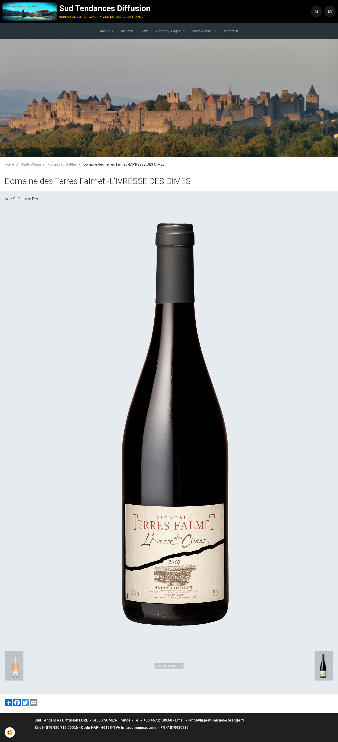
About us (106, 31)
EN (330, 11)
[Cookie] (10, 732)
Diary (144, 31)
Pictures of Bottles (62, 164)
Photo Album (202, 31)
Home (9, 164)
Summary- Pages (168, 31)
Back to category (169, 665)
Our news (127, 31)
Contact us (230, 31)
